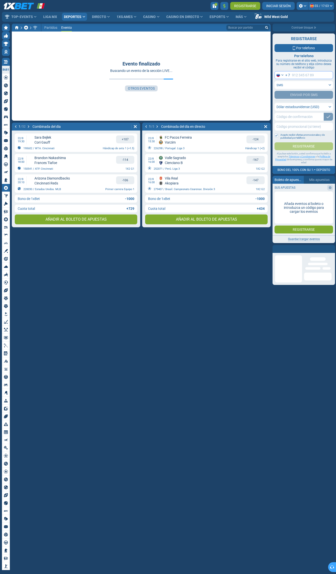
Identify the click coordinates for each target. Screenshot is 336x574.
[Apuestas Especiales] (26, 28)
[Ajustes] (302, 6)
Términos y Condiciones (302, 156)
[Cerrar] (331, 249)
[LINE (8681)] (17, 28)
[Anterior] (16, 127)
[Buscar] (267, 28)
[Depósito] (224, 6)
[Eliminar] (135, 127)
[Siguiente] (29, 127)
